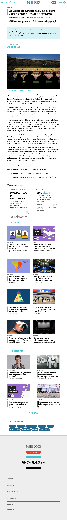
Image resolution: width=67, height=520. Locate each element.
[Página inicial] (33, 2)
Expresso (36, 274)
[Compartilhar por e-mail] (15, 47)
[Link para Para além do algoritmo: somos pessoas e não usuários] (18, 362)
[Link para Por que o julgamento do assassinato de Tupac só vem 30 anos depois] (18, 327)
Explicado (10, 305)
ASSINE (54, 2)
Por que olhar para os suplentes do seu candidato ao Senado (43, 278)
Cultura (50, 426)
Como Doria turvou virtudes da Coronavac (34, 173)
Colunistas (11, 370)
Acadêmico (40, 370)
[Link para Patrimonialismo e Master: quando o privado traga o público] (44, 233)
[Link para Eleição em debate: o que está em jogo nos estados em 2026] (18, 266)
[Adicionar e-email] (27, 212)
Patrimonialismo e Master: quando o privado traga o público (44, 246)
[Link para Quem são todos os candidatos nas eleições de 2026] (18, 233)
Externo (39, 399)
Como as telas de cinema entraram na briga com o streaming (44, 340)
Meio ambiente (44, 429)
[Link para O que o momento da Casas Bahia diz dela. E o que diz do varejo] (44, 296)
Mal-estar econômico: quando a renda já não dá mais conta (19, 404)
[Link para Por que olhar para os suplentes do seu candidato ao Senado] (44, 266)
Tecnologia (26, 429)
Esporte (35, 429)
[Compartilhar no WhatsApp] (18, 47)
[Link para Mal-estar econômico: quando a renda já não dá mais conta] (18, 391)
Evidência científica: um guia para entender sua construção (19, 309)
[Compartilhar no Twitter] (12, 47)
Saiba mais (19, 185)
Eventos (10, 509)
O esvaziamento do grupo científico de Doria (34, 169)
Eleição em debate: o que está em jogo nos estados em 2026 (18, 278)
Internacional (31, 426)
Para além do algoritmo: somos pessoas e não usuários (20, 375)
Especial (10, 242)
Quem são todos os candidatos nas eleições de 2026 (20, 246)
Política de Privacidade (15, 216)
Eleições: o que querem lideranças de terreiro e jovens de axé (49, 404)
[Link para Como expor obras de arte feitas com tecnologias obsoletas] (48, 362)
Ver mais (33, 413)
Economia (20, 426)
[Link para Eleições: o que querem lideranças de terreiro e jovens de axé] (48, 391)
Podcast (35, 242)
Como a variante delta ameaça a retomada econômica (38, 177)
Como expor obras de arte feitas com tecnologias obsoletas (48, 375)
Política (12, 426)
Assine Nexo (33, 452)
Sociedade (41, 426)
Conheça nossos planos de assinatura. (28, 33)
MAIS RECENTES (18, 2)
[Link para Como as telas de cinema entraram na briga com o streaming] (44, 327)
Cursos (10, 504)
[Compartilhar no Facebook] (8, 47)
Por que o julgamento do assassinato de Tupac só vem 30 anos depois (20, 340)
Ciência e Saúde (15, 429)
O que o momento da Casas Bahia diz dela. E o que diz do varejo (45, 309)
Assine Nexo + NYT (33, 468)
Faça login (34, 457)
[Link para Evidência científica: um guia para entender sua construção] (18, 296)
